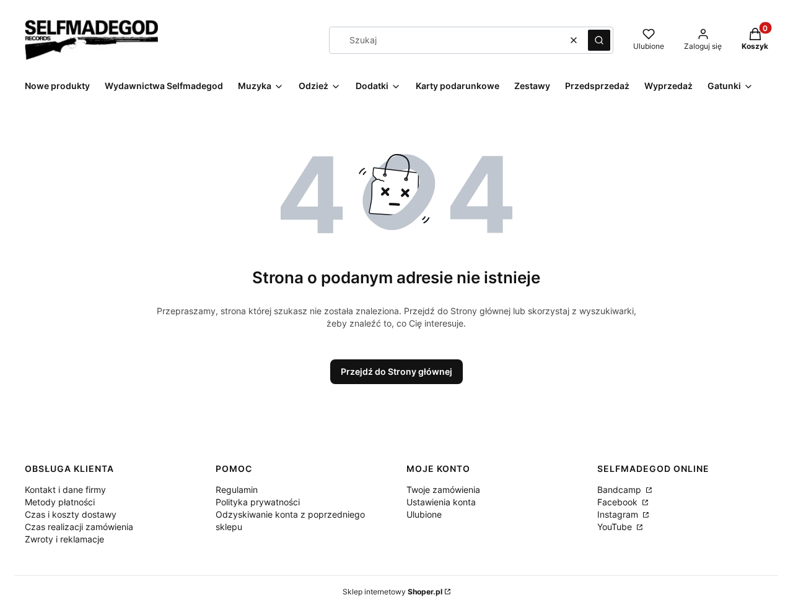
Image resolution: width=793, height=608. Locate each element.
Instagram (619, 514)
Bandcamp (620, 489)
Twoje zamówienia (443, 489)
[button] (599, 40)
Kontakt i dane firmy (65, 489)
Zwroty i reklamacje (64, 539)
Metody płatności (60, 502)
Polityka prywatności (258, 502)
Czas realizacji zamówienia (79, 526)
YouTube (615, 526)
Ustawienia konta (441, 502)
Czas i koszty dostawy (70, 514)
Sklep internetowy (392, 591)
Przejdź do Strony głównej (396, 371)
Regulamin (237, 489)
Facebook (618, 502)
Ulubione (424, 514)
